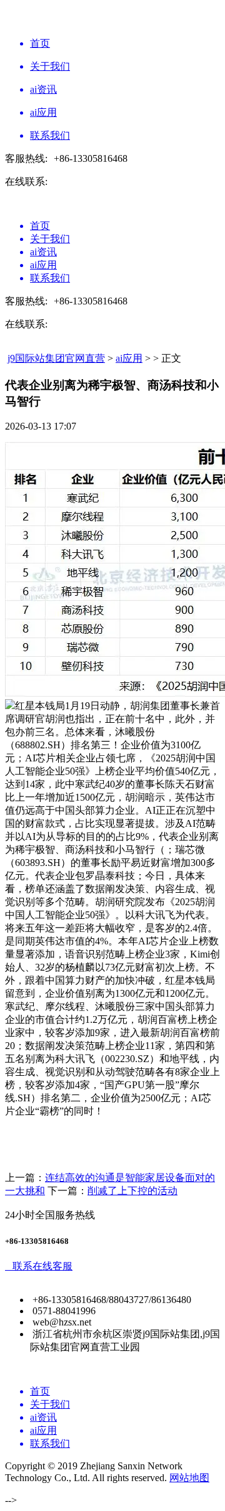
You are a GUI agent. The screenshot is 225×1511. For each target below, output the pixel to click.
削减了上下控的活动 (133, 1190)
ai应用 (129, 358)
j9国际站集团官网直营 (56, 358)
